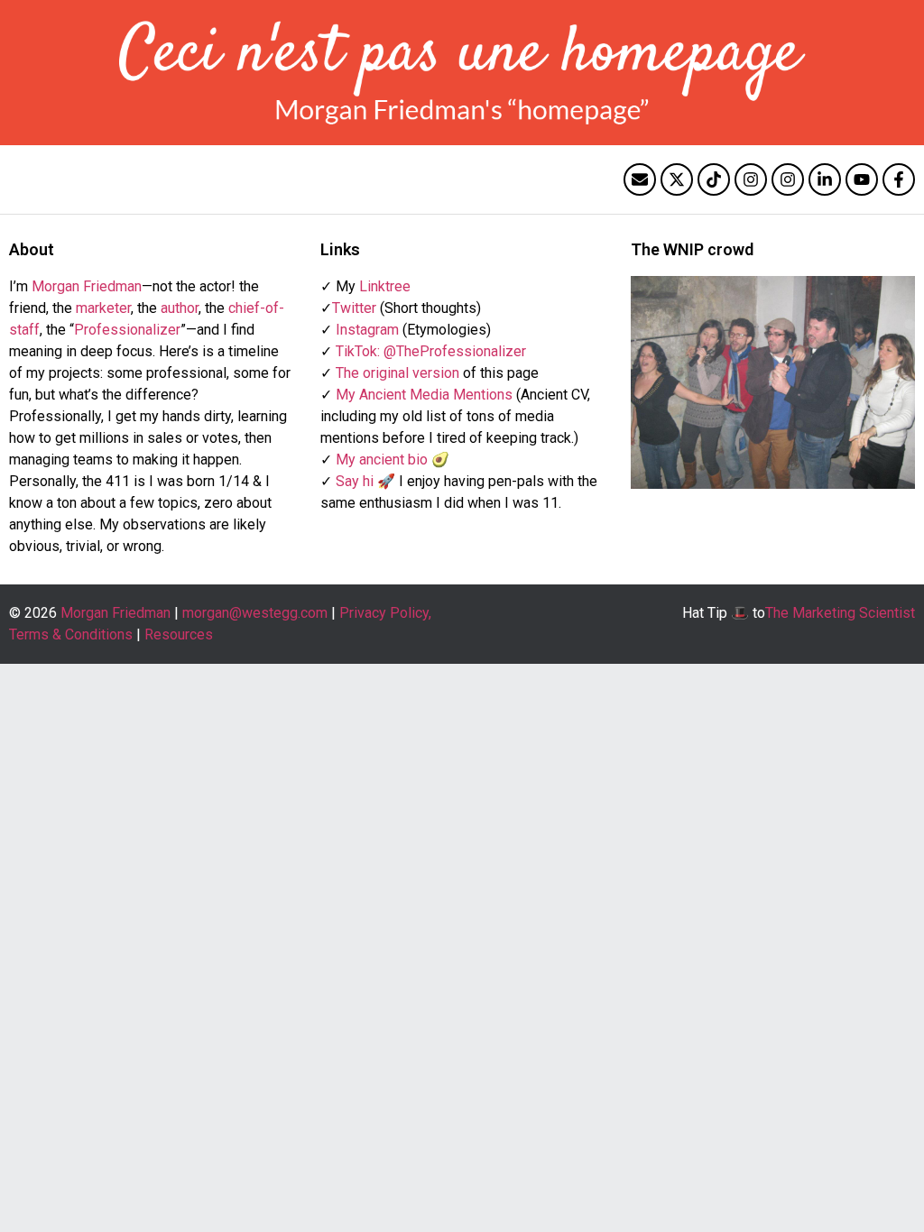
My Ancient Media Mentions (424, 394)
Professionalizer (127, 329)
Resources (178, 634)
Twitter (354, 308)
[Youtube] (861, 179)
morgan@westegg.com (255, 612)
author (180, 308)
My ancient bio (382, 459)
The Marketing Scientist (840, 612)
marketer (103, 308)
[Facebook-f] (898, 179)
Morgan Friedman (87, 286)
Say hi (355, 481)
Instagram (367, 329)
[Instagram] (751, 179)
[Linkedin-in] (824, 179)
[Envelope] (640, 179)
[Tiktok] (714, 179)
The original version (397, 373)
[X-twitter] (677, 179)
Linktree (385, 286)
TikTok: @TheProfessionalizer (431, 351)
